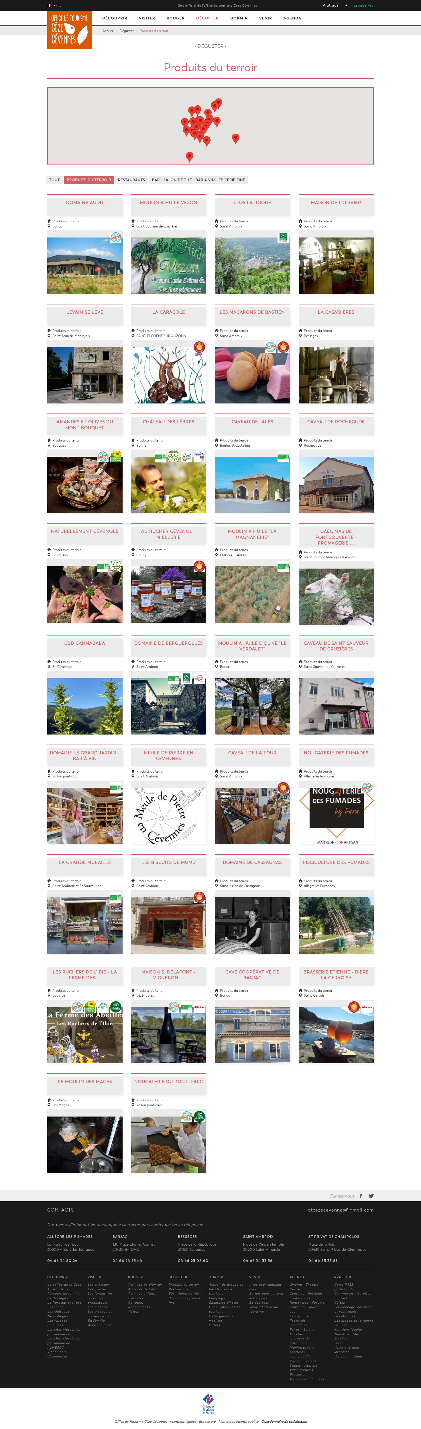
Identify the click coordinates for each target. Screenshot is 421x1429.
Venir (265, 18)
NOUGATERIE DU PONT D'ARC (168, 1081)
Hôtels (214, 1325)
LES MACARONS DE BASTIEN (252, 312)
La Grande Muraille (85, 862)
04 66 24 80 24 (62, 1260)
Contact (340, 1298)
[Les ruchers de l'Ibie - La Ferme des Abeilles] (85, 1028)
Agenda (292, 18)
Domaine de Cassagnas (252, 862)
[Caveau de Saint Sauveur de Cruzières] (336, 699)
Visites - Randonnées (307, 1379)
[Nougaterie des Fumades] (336, 809)
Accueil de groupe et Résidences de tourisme (226, 1289)
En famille (96, 1321)
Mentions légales (348, 1329)
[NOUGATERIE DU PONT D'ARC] (168, 1137)
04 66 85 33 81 (322, 1260)
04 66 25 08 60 (193, 1260)
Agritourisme (57, 1289)
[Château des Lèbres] (168, 478)
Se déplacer (259, 1303)
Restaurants (178, 1289)
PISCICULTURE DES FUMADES (336, 862)
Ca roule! (135, 1303)
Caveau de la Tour (252, 752)
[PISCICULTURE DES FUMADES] (336, 918)
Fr (55, 5)
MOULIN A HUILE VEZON (168, 202)
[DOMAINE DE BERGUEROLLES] (168, 699)
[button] (200, 137)
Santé (339, 1343)
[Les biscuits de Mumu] (168, 918)
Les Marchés (344, 1316)
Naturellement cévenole (85, 531)
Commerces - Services (352, 1293)
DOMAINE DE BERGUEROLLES (168, 643)
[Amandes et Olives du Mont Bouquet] (85, 478)
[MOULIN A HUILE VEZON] (168, 258)
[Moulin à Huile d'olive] (252, 699)
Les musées (97, 1307)
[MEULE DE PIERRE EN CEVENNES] (168, 809)
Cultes (339, 1303)
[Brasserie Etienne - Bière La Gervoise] (336, 1028)
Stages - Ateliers (303, 1365)
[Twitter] (371, 1196)
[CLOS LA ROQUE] (252, 258)
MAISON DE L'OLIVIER (336, 202)
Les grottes (97, 1289)
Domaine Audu (84, 202)
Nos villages (57, 1316)
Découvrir (114, 18)
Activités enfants (142, 1293)
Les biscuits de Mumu (168, 862)
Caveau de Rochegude (336, 421)
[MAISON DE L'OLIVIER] (336, 258)
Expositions (299, 1316)
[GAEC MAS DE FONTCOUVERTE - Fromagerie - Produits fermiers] (336, 589)
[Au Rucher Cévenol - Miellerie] (168, 587)
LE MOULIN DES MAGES (85, 1081)
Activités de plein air (145, 1285)
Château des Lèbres (168, 421)
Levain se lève (84, 312)
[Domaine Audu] (85, 258)
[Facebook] (361, 1196)
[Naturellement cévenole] (85, 587)
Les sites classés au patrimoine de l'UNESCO (63, 1343)
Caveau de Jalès (252, 421)
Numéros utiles (347, 1334)
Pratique (331, 5)
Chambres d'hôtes (224, 1303)
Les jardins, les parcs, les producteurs (100, 1298)
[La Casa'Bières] (336, 368)
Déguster (207, 18)
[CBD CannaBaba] (85, 699)
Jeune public (300, 1356)
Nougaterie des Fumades (336, 752)
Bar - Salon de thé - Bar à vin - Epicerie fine (184, 1298)
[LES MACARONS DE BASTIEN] (252, 368)
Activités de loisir (142, 1289)
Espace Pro (364, 5)
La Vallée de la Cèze (64, 1285)
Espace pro (207, 1422)
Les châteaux (58, 1311)
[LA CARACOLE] (168, 368)
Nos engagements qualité (238, 1422)
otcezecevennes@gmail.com (341, 1210)
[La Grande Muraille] (85, 918)
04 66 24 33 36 (258, 1260)
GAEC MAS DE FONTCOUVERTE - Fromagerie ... (336, 537)
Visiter (147, 18)
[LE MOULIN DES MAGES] (85, 1137)
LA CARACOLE (168, 312)
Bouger (176, 18)
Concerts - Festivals (306, 1293)
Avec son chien (100, 1325)
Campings (217, 1298)
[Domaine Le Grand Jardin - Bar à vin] (85, 809)
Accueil (108, 31)
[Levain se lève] (85, 368)
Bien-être (135, 1298)
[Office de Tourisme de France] (210, 1403)
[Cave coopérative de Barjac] (252, 1028)
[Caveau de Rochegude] (336, 478)
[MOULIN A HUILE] (252, 587)
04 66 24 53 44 (127, 1260)
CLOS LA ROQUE (252, 202)
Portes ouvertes (303, 1361)
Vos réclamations (348, 1356)
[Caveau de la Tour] (252, 809)
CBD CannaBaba (84, 643)
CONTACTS (60, 1210)
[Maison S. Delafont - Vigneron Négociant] (168, 1028)
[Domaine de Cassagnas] (252, 918)
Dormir (239, 18)
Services (341, 1338)
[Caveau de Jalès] (252, 478)
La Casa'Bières (336, 312)
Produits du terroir (154, 31)
